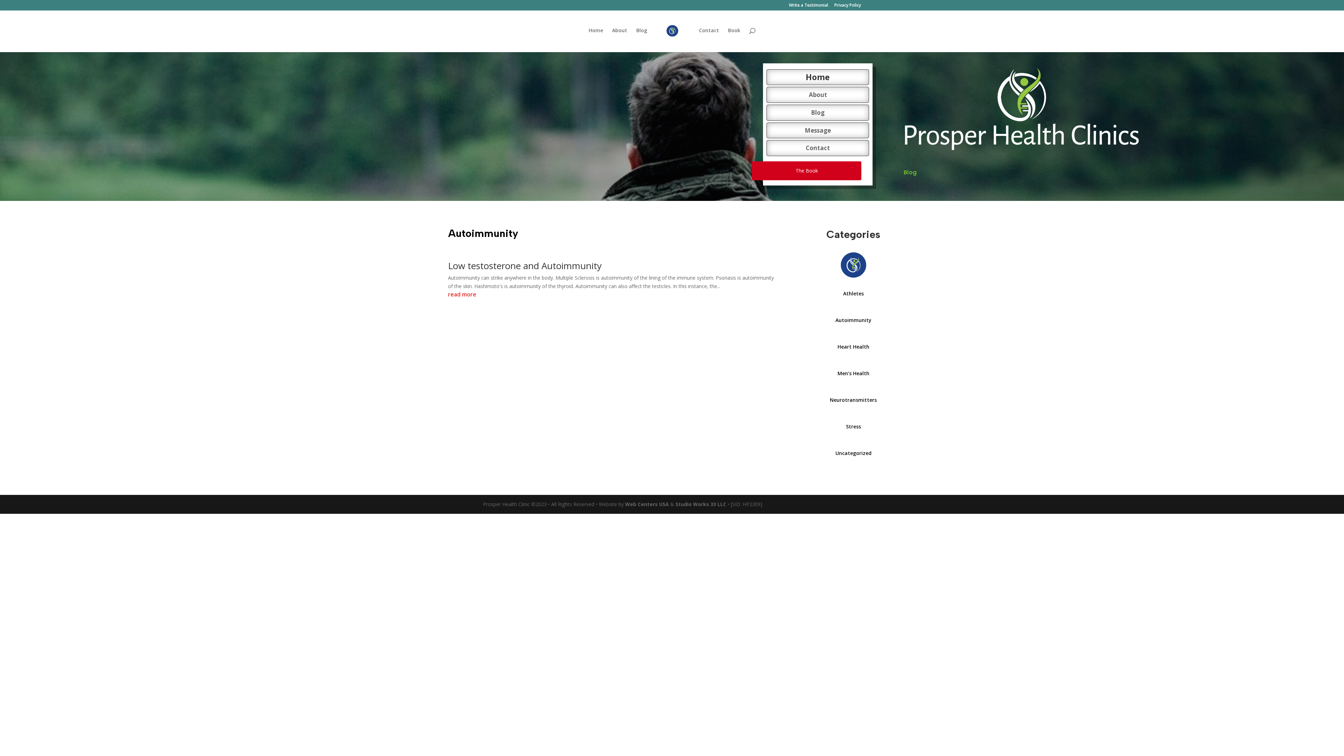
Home (596, 31)
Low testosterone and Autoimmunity (525, 265)
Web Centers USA (647, 504)
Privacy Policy (847, 5)
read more (462, 294)
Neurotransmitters (853, 400)
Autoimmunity (853, 320)
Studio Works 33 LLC (701, 504)
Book (734, 31)
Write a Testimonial (808, 5)
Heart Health (853, 346)
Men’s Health (853, 373)
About (619, 31)
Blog (641, 31)
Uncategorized (853, 453)
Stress (853, 426)
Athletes (853, 293)
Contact (709, 31)
